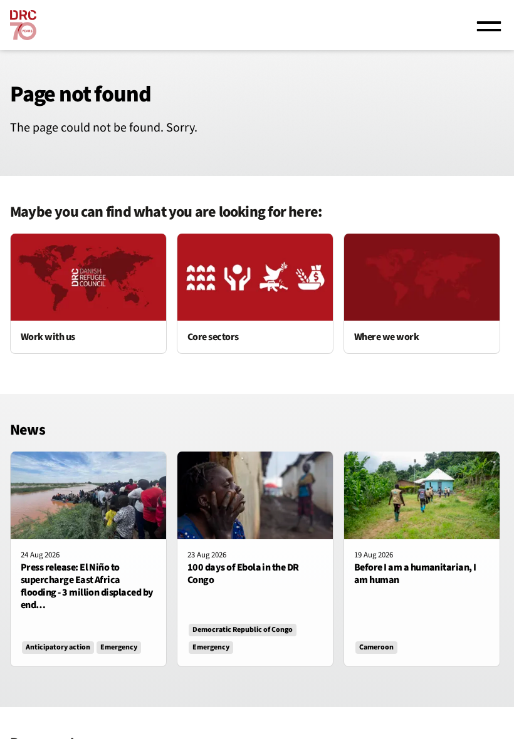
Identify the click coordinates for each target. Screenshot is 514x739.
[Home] (23, 25)
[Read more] (88, 294)
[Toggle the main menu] (489, 25)
